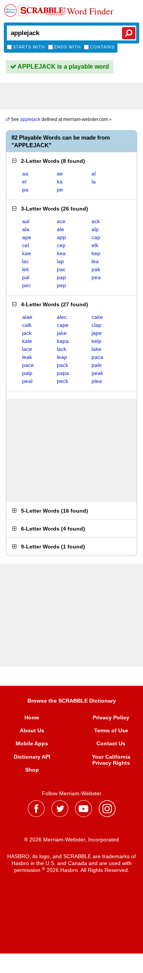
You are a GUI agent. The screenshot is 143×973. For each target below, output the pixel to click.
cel (25, 245)
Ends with (67, 47)
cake (97, 317)
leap (62, 357)
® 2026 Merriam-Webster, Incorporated (71, 839)
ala (25, 229)
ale (60, 229)
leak (27, 357)
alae (27, 317)
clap (96, 325)
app (61, 237)
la (94, 182)
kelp (96, 341)
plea (97, 381)
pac (61, 269)
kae (26, 253)
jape (97, 333)
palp (27, 373)
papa (63, 373)
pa (25, 190)
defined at (61, 119)
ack (96, 221)
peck (62, 381)
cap (96, 237)
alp (95, 229)
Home (31, 717)
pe (60, 190)
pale (97, 365)
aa (25, 173)
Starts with (29, 47)
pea (96, 277)
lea (95, 261)
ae (60, 173)
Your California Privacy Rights (111, 760)
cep (61, 245)
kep (96, 253)
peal (27, 381)
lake (96, 349)
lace (27, 349)
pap (61, 277)
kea (61, 253)
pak (96, 269)
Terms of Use (111, 730)
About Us (32, 730)
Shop (32, 770)
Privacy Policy (111, 717)
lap (60, 261)
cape (63, 325)
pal (25, 277)
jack (27, 333)
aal (25, 221)
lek (25, 269)
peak (97, 373)
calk (27, 325)
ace (61, 221)
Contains (102, 47)
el (24, 182)
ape (26, 237)
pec (26, 285)
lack (61, 349)
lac (25, 261)
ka (60, 182)
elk (95, 245)
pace (28, 365)
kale (27, 341)
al (94, 173)
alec (62, 317)
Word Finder (90, 11)
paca (97, 357)
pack (62, 365)
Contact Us (110, 743)
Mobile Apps (32, 743)
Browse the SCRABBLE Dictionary (71, 701)
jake (62, 333)
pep (61, 285)
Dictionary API (32, 757)
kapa (63, 341)
